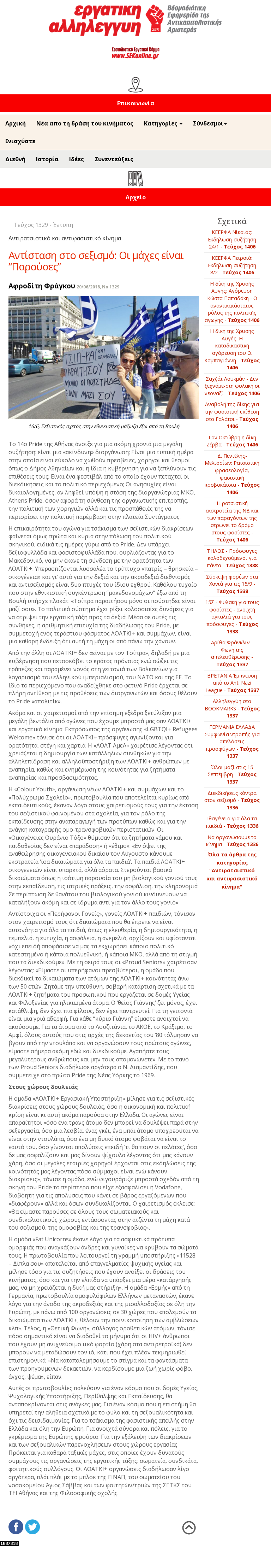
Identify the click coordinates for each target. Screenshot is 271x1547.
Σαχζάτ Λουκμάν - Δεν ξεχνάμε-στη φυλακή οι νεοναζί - (232, 386)
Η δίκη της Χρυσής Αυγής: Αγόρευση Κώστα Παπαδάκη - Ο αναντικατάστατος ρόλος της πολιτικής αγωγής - (232, 301)
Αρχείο (136, 197)
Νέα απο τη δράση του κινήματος (84, 123)
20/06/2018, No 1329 (98, 287)
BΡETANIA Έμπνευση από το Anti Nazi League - (232, 682)
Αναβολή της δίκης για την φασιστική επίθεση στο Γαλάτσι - (232, 415)
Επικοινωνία (135, 103)
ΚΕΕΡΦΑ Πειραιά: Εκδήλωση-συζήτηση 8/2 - (232, 265)
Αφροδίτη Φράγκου (41, 286)
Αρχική (15, 123)
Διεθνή (15, 159)
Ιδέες (76, 159)
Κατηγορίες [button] (161, 123)
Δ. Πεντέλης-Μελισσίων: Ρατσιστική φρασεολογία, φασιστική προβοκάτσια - (232, 474)
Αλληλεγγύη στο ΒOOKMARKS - (232, 708)
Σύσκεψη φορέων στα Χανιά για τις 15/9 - (232, 583)
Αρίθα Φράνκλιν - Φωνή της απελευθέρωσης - (232, 653)
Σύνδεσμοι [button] (208, 123)
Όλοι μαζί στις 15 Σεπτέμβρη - (232, 774)
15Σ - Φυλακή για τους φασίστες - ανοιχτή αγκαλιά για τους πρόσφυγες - (232, 616)
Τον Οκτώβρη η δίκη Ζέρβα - (232, 441)
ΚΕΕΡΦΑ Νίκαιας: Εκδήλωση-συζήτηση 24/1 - (232, 239)
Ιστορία (47, 159)
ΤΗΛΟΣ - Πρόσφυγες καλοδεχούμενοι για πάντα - (232, 558)
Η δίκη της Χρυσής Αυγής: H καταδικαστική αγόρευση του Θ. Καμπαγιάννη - (232, 349)
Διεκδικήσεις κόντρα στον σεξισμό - (232, 800)
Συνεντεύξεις (114, 159)
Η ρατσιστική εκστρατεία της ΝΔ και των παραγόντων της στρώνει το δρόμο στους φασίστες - (232, 521)
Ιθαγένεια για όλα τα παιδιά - (232, 822)
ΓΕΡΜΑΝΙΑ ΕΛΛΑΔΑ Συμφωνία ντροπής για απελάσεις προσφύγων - (232, 741)
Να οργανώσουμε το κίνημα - (232, 841)
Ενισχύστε (20, 141)
